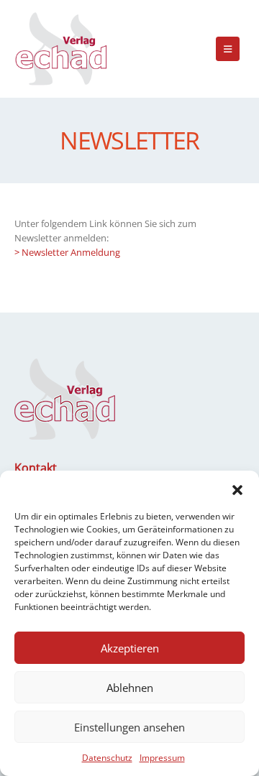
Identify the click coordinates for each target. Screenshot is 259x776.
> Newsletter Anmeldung (67, 252)
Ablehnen (129, 687)
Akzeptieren (130, 648)
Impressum (162, 758)
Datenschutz (107, 758)
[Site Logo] (61, 49)
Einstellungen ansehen (129, 727)
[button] (237, 488)
